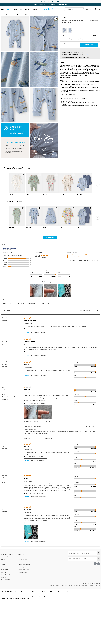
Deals (3, 9)
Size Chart (4, 572)
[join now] (98, 553)
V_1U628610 (67, 78)
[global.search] (98, 559)
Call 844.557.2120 (6, 580)
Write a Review (94, 20)
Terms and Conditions (55, 585)
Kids (21, 9)
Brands (27, 9)
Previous (34, 1)
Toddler (15, 9)
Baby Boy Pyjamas (29, 14)
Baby (8, 9)
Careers (20, 562)
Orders (3, 564)
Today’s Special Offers (24, 564)
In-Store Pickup (5, 557)
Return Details (86, 57)
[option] (16, 184)
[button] (15, 33)
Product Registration (23, 569)
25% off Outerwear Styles (63, 2)
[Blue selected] (64, 30)
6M (80, 38)
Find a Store (21, 554)
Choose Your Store (78, 52)
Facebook (95, 563)
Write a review (50, 237)
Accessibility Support (7, 554)
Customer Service (6, 575)
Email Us (3, 577)
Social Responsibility (23, 567)
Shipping (3, 559)
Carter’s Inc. (21, 557)
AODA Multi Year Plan (75, 585)
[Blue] (70, 30)
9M (86, 38)
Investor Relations (23, 559)
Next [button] (97, 184)
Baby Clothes (9, 14)
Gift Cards (4, 567)
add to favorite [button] (22, 174)
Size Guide (95, 35)
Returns (3, 562)
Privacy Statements (65, 585)
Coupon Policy (84, 585)
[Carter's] (48, 9)
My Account (4, 569)
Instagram (98, 563)
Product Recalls (91, 585)
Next (67, 1)
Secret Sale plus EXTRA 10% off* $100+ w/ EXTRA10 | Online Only (50, 4)
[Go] (83, 9)
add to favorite (55, 18)
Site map (98, 585)
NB (69, 38)
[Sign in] (96, 9)
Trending (34, 9)
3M (75, 38)
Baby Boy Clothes (19, 14)
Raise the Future (22, 572)
